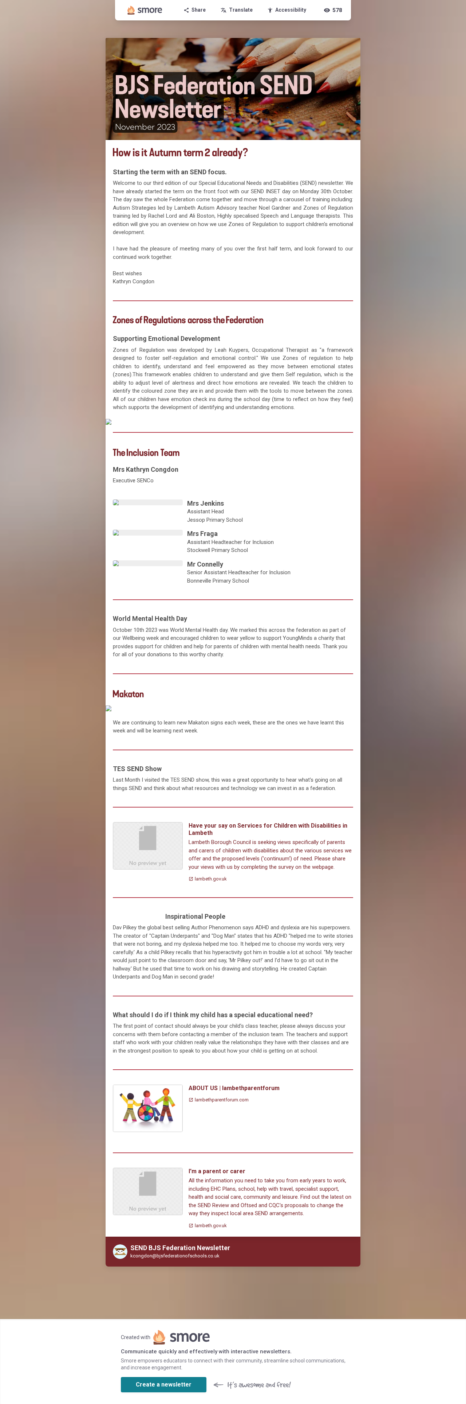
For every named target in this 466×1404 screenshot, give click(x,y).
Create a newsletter (163, 1384)
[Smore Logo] (145, 10)
